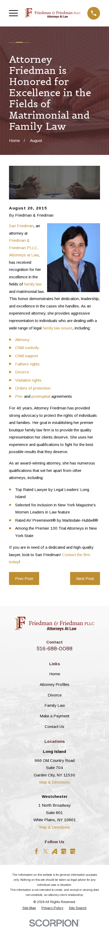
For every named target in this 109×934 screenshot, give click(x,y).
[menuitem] (29, 908)
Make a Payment (54, 716)
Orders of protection (33, 388)
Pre (18, 396)
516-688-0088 (54, 648)
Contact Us (54, 726)
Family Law (54, 705)
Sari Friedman (21, 226)
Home (54, 674)
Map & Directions (54, 782)
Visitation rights (28, 380)
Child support (26, 356)
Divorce (22, 372)
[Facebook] (36, 851)
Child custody (27, 347)
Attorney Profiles (54, 684)
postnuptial (40, 396)
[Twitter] (45, 851)
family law (33, 284)
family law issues (57, 328)
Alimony (22, 339)
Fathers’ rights (27, 364)
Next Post (85, 578)
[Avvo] (54, 851)
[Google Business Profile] (63, 851)
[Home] (52, 13)
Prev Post (24, 578)
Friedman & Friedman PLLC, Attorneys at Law (23, 247)
